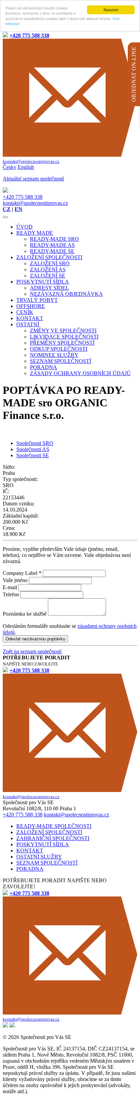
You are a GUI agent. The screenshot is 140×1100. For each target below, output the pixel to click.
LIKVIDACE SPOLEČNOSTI (64, 337)
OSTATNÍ (27, 324)
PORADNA (43, 367)
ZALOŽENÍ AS (48, 269)
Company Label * (22, 573)
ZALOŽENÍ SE (47, 275)
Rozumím (111, 9)
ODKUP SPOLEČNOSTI (58, 349)
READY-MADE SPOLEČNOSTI (53, 826)
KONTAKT (29, 318)
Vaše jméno (15, 580)
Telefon (11, 594)
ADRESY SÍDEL (49, 288)
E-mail (10, 587)
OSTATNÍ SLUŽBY (39, 857)
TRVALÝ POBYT (37, 300)
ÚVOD (24, 227)
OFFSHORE (30, 306)
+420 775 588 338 (22, 197)
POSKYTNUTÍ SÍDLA (42, 282)
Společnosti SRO (34, 443)
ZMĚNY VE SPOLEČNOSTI (63, 330)
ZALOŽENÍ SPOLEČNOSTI (49, 257)
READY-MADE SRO (54, 239)
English (26, 167)
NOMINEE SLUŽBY (54, 355)
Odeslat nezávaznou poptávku (35, 638)
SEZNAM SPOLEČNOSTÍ (60, 361)
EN (18, 209)
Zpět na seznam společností (32, 651)
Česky (9, 167)
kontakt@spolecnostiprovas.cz (35, 203)
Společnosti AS (32, 449)
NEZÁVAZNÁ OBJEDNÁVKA (66, 294)
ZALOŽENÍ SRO (50, 263)
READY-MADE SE (52, 251)
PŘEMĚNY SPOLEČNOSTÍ (62, 343)
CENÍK (24, 312)
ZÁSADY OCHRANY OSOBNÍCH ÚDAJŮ (80, 373)
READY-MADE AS (52, 245)
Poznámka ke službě (25, 614)
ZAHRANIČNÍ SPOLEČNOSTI (52, 838)
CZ (7, 209)
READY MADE (34, 233)
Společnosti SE (32, 455)
